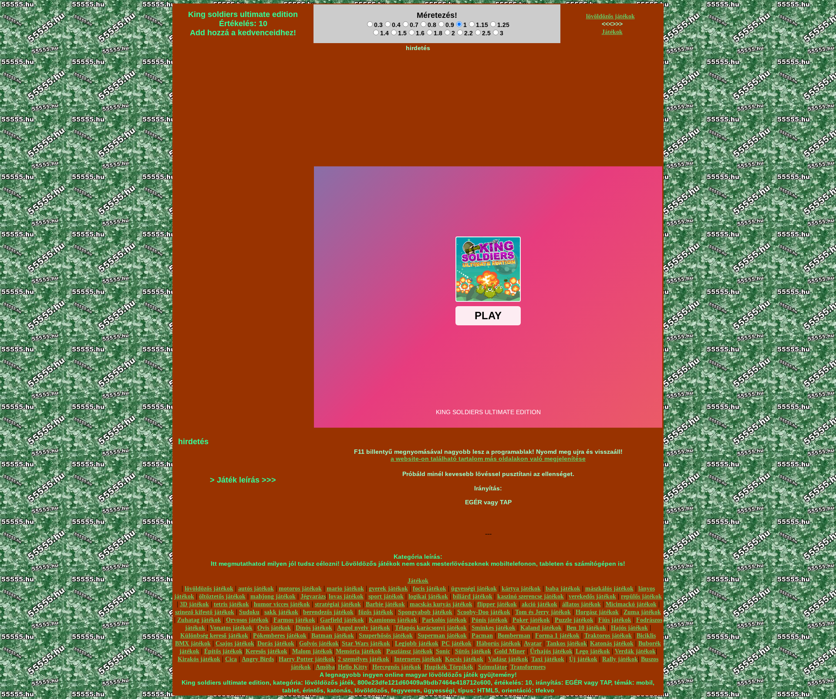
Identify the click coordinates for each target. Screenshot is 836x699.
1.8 (438, 33)
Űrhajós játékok (551, 651)
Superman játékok (442, 635)
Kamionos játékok (393, 620)
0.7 (414, 24)
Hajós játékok (629, 628)
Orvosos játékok (247, 620)
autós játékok (256, 588)
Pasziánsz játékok (409, 651)
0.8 (432, 24)
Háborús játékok (498, 643)
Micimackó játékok (631, 604)
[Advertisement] (418, 74)
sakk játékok (281, 612)
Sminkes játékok (494, 628)
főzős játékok (375, 612)
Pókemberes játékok (280, 635)
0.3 (378, 24)
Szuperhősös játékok (386, 635)
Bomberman (514, 635)
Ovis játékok (274, 628)
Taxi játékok (547, 659)
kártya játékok (521, 588)
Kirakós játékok (199, 659)
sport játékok (386, 596)
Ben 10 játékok (586, 628)
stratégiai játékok (338, 604)
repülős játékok (641, 596)
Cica (231, 659)
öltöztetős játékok (222, 596)
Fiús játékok (614, 620)
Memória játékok (358, 651)
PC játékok (457, 643)
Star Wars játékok (366, 643)
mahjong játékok (273, 596)
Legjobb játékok (416, 643)
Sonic (443, 651)
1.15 (482, 24)
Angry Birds (258, 659)
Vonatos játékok (231, 628)
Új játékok (583, 659)
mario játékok (345, 588)
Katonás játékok (612, 643)
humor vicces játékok (282, 604)
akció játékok (539, 604)
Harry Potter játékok (307, 659)
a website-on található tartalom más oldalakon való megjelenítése (488, 458)
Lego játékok (593, 651)
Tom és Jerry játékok (543, 612)
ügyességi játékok (474, 588)
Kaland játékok (541, 628)
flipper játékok (497, 604)
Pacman (482, 635)
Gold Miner (509, 651)
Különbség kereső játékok (214, 635)
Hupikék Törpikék (448, 667)
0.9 (449, 24)
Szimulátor (492, 667)
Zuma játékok (642, 612)
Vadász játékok (508, 659)
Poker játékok (531, 620)
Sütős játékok (473, 651)
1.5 (402, 33)
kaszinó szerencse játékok (530, 596)
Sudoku (249, 612)
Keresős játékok (266, 651)
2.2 (468, 33)
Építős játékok (223, 651)
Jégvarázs (313, 596)
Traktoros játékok (608, 635)
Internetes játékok (418, 659)
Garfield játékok (342, 620)
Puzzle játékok (574, 620)
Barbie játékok (385, 604)
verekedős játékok (592, 596)
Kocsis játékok (464, 659)
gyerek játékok (388, 588)
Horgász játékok (597, 612)
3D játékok (194, 604)
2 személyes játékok (363, 659)
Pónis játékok (490, 620)
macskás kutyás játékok (441, 604)
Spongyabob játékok (425, 612)
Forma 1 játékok (557, 635)
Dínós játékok (314, 628)
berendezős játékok (328, 612)
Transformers (528, 667)
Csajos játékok (235, 643)
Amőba (325, 667)
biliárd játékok (472, 596)
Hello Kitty (352, 667)
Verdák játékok (635, 651)
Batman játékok (332, 635)
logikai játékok (428, 596)
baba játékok (563, 588)
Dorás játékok (275, 643)
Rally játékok (620, 659)
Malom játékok (312, 651)
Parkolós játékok (444, 620)
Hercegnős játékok (396, 667)
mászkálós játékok (609, 588)
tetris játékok (231, 604)
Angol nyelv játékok (363, 628)
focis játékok (429, 588)
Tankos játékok (566, 643)
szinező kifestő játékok (204, 612)
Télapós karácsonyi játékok (431, 628)
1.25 (503, 24)
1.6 (420, 33)
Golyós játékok (319, 643)
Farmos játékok (294, 620)
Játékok (612, 32)
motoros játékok (300, 588)
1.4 (384, 33)
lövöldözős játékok (610, 16)
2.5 (486, 33)
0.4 (396, 24)
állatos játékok (581, 604)
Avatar (533, 643)
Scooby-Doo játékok (483, 612)
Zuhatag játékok (199, 620)
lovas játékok (346, 596)
